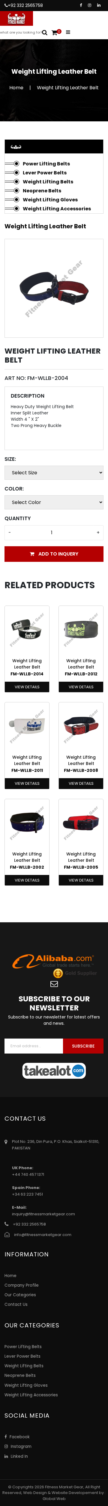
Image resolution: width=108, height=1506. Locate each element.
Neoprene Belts (42, 190)
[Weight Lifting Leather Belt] (54, 287)
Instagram (21, 1446)
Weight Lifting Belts (48, 181)
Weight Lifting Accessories (57, 208)
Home (16, 87)
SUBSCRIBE (83, 1046)
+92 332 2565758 (25, 5)
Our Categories (20, 1295)
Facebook (19, 1437)
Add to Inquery (57, 553)
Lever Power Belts (45, 172)
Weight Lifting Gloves (50, 199)
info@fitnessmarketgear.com (42, 1235)
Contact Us (16, 1304)
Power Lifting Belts (46, 163)
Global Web (54, 1499)
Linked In (19, 1456)
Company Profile (21, 1285)
